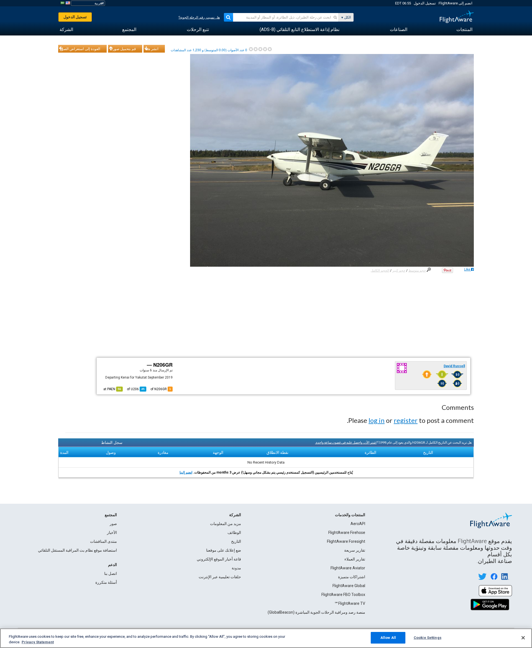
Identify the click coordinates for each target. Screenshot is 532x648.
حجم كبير (398, 270)
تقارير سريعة (354, 550)
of (136, 389)
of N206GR (160, 389)
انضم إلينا (186, 472)
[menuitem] (464, 29)
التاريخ (236, 541)
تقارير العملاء (354, 559)
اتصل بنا (110, 573)
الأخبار (112, 532)
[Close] (523, 638)
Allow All (388, 638)
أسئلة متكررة (106, 582)
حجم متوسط (417, 270)
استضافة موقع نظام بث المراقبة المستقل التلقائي (77, 550)
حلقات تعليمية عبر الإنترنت (220, 577)
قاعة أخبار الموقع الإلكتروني (219, 559)
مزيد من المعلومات (225, 523)
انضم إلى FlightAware (455, 3)
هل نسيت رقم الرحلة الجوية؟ (199, 17)
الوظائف (234, 532)
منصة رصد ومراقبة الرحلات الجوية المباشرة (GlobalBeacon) (316, 612)
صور (113, 523)
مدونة (236, 568)
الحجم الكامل (380, 270)
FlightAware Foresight (346, 541)
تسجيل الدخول (425, 3)
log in (377, 420)
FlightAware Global (348, 585)
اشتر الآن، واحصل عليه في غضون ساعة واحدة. (346, 442)
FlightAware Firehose (346, 532)
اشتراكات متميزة (351, 577)
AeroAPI (358, 523)
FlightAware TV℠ (349, 603)
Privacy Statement (38, 642)
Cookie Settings (427, 638)
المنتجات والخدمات (350, 515)
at (112, 389)
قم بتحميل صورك (123, 49)
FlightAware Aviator (348, 568)
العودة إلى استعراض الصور (80, 49)
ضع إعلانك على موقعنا (223, 550)
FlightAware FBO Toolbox (343, 594)
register (406, 420)
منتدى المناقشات (103, 541)
